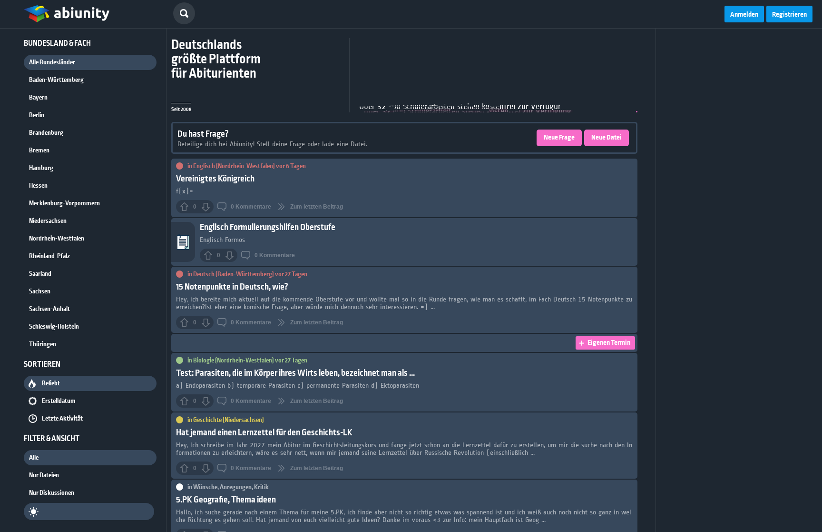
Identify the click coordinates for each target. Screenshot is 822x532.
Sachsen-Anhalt (49, 309)
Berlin (36, 115)
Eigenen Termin (608, 343)
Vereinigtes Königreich (215, 179)
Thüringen (42, 344)
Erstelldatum (59, 401)
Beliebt (51, 383)
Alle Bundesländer (52, 62)
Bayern (38, 97)
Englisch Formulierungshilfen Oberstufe (267, 227)
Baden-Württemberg (56, 80)
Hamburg (41, 168)
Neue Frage (559, 137)
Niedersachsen (48, 221)
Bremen (39, 150)
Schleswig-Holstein (54, 326)
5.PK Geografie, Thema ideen (226, 500)
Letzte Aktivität (62, 418)
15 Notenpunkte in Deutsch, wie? (232, 287)
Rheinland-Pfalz (49, 256)
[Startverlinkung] (66, 14)
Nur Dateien (44, 475)
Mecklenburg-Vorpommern (64, 203)
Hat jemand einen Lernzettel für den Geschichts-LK (264, 433)
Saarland (40, 274)
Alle (34, 457)
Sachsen (39, 291)
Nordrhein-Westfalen (56, 238)
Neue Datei (606, 137)
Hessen (38, 185)
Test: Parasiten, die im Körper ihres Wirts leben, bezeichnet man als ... (295, 373)
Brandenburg (46, 133)
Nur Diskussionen (51, 493)
